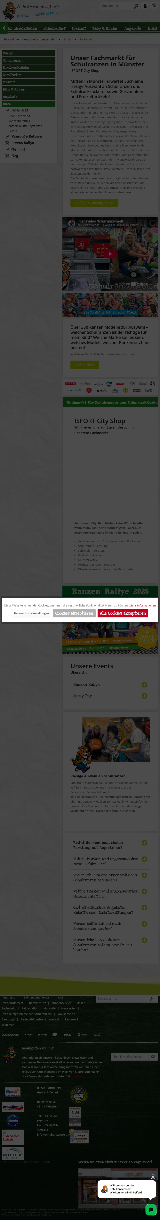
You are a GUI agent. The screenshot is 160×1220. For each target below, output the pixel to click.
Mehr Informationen (142, 605)
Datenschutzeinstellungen (31, 613)
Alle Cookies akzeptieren (123, 613)
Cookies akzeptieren (74, 613)
